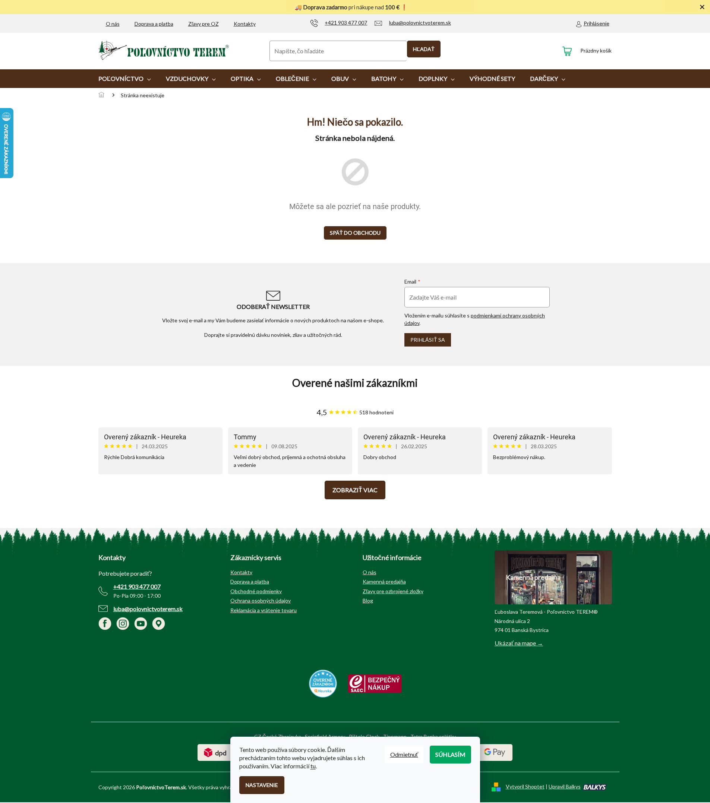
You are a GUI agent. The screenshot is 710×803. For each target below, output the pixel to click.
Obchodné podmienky (256, 591)
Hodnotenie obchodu (355, 383)
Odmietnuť (404, 754)
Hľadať (424, 49)
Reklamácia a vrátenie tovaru (263, 610)
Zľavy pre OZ (203, 23)
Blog (368, 600)
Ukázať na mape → (519, 642)
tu (313, 765)
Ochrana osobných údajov (260, 600)
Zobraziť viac (355, 489)
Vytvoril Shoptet (525, 786)
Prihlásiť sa (427, 339)
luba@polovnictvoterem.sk (148, 608)
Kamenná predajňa (384, 581)
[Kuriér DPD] (215, 752)
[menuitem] (124, 78)
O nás (113, 23)
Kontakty (245, 23)
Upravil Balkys (565, 786)
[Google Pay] (495, 752)
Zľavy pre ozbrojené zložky (393, 591)
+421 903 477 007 (137, 586)
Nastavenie (262, 785)
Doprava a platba (154, 23)
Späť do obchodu (355, 233)
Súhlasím (450, 754)
